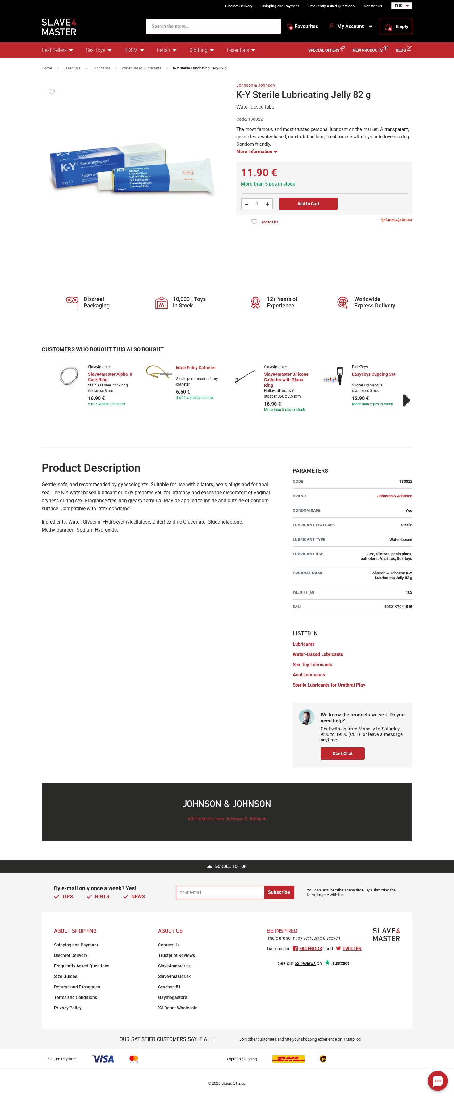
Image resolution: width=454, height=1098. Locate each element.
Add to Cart (308, 203)
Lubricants (101, 68)
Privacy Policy (68, 1007)
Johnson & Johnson (255, 85)
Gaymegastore (172, 997)
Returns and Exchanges (77, 986)
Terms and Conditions (75, 997)
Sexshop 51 (169, 986)
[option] (95, 386)
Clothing (198, 50)
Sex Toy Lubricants (312, 664)
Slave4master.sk (174, 976)
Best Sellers (54, 50)
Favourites (304, 26)
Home (47, 68)
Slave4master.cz (174, 965)
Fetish (163, 50)
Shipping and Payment (280, 6)
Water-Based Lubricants (141, 68)
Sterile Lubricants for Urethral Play (329, 685)
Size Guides (65, 976)
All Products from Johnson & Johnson (227, 819)
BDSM (131, 50)
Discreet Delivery (238, 6)
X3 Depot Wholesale (178, 1007)
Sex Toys (95, 50)
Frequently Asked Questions (331, 6)
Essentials (238, 50)
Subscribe (279, 892)
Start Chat (343, 753)
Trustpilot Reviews (176, 955)
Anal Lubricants (309, 675)
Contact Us (373, 6)
